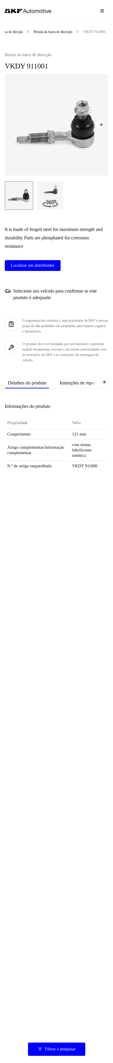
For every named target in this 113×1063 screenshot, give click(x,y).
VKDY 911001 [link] (94, 32)
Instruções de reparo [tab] (79, 382)
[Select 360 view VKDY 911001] (50, 195)
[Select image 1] (19, 195)
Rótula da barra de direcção (53, 32)
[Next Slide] (100, 124)
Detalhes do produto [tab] (27, 382)
